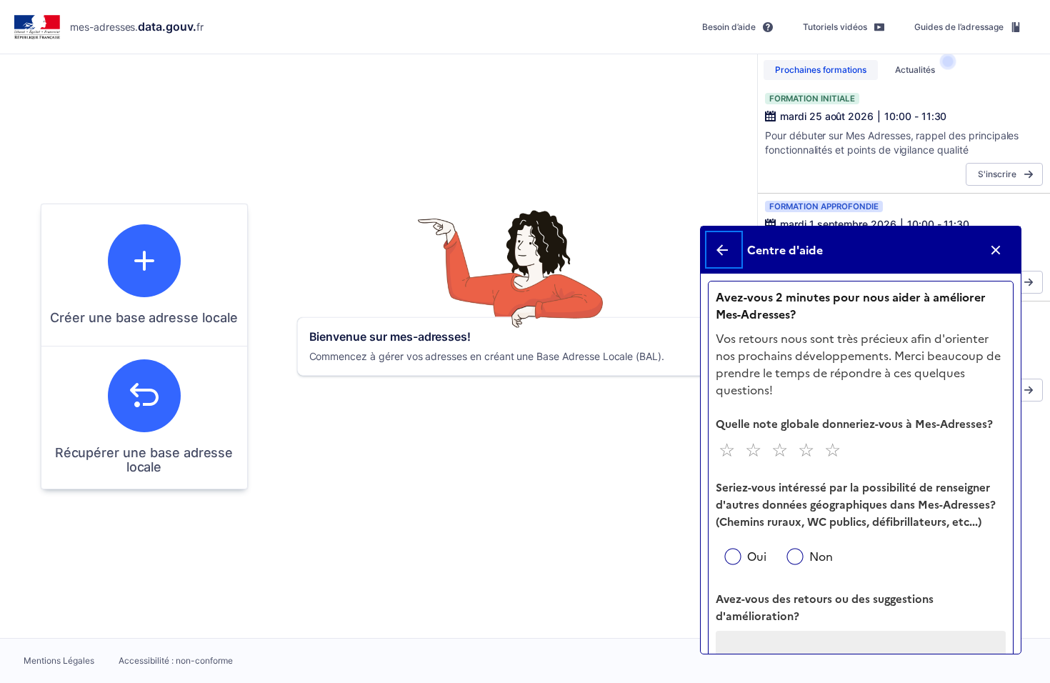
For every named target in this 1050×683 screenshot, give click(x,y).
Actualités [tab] (915, 69)
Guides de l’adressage (959, 26)
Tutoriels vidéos (835, 26)
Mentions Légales (59, 660)
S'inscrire (997, 174)
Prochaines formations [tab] (820, 69)
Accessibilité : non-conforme (176, 660)
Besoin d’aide (729, 26)
